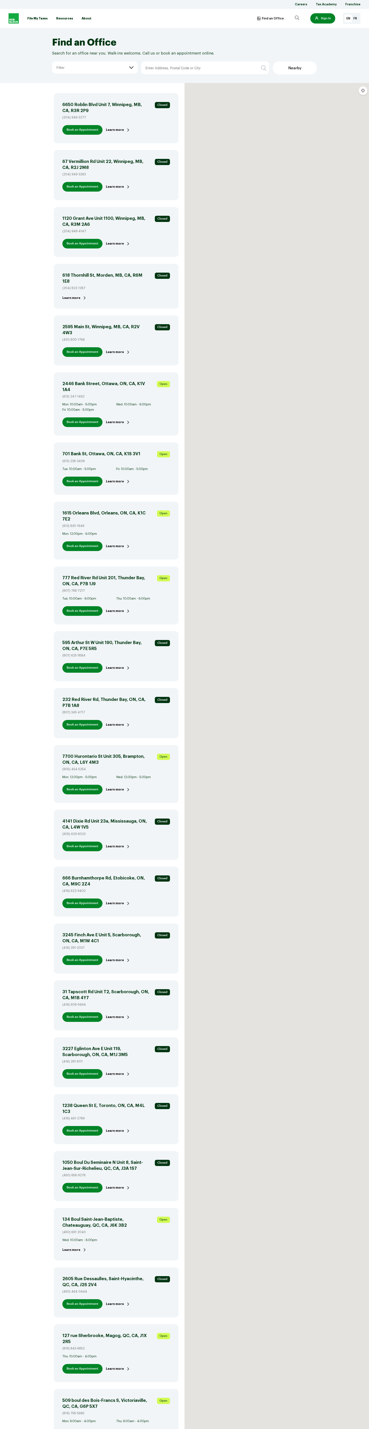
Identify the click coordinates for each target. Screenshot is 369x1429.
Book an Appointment (82, 129)
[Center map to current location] (363, 90)
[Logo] (14, 18)
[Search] (297, 18)
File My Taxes (37, 18)
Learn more (115, 129)
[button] (322, 18)
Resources (64, 18)
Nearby (295, 68)
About (86, 18)
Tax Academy (326, 4)
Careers (301, 4)
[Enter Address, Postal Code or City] (168, 61)
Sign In (326, 18)
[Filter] (56, 61)
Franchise (352, 4)
